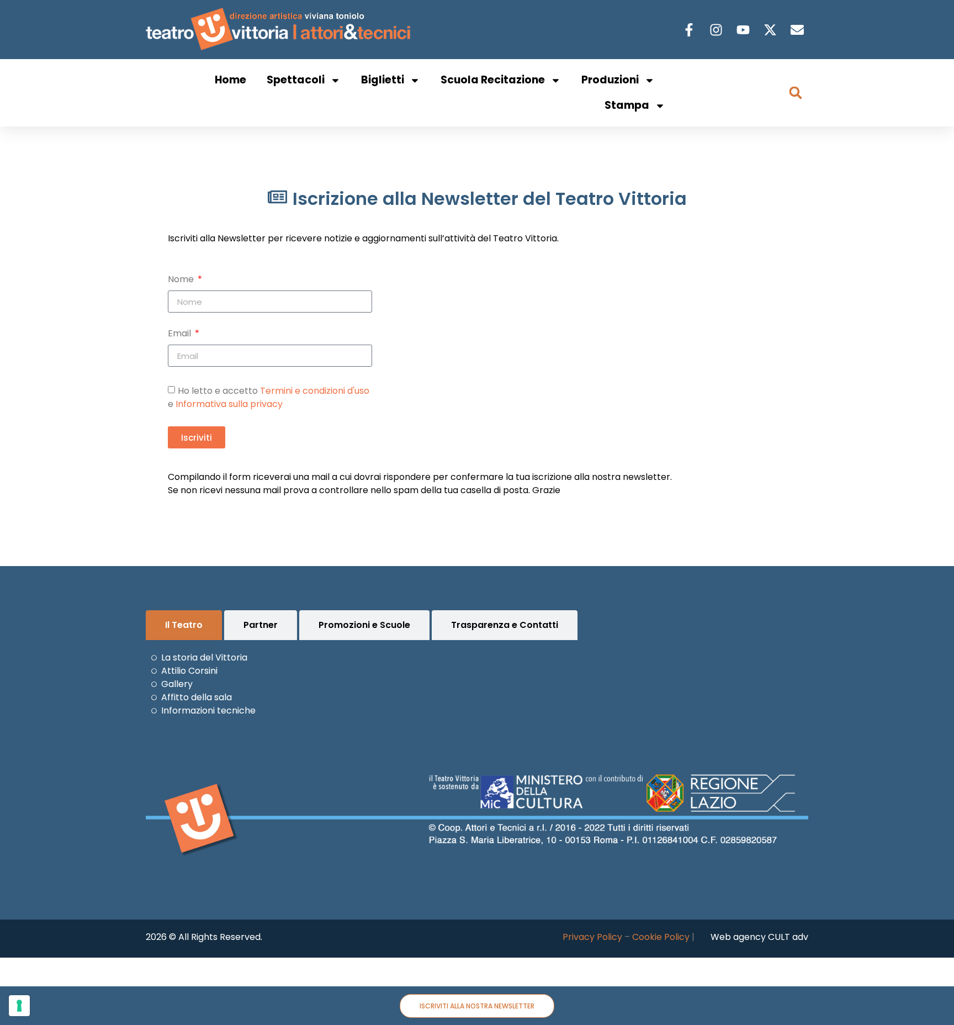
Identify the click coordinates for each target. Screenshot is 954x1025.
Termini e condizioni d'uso (314, 390)
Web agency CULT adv (759, 937)
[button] (795, 92)
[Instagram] (717, 29)
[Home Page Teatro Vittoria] (280, 29)
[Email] (798, 29)
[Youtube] (744, 29)
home (230, 79)
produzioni (610, 79)
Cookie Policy (661, 937)
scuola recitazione (493, 79)
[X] (771, 29)
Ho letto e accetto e (268, 397)
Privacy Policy (592, 937)
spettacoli (296, 79)
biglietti (382, 79)
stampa (627, 105)
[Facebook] (690, 29)
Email (180, 334)
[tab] (184, 625)
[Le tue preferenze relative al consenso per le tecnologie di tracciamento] (19, 1005)
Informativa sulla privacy (229, 404)
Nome (182, 280)
